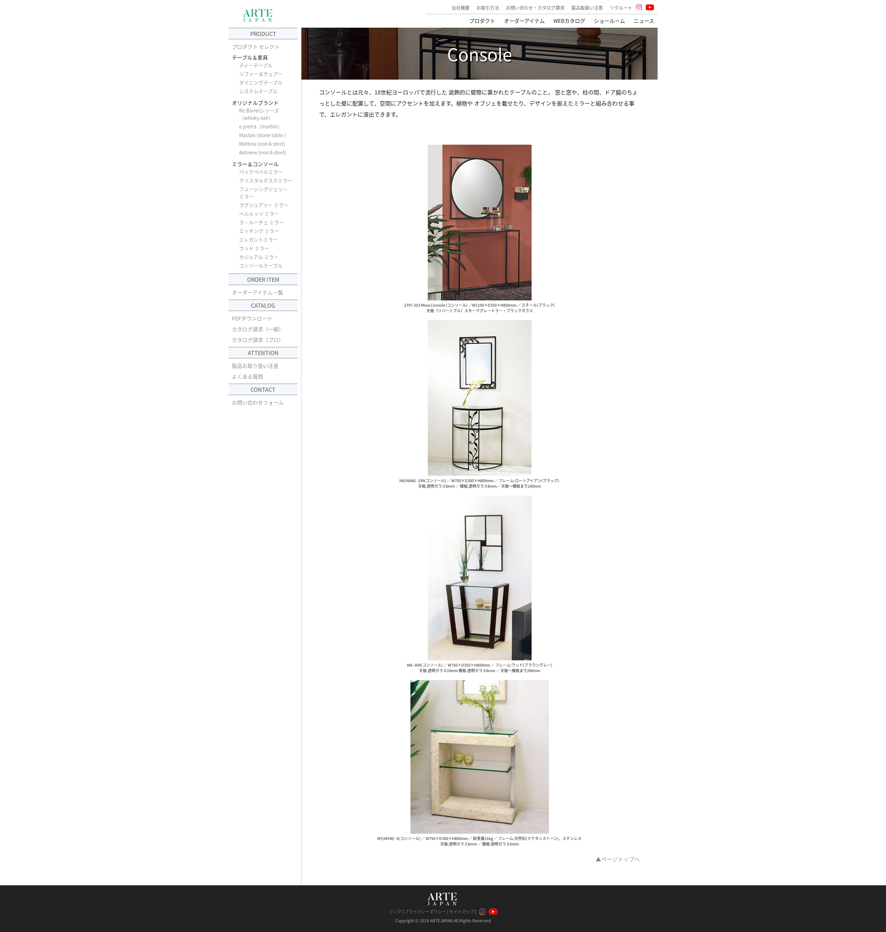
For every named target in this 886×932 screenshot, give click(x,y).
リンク (395, 911)
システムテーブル (258, 91)
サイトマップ (461, 911)
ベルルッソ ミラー (259, 213)
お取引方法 (488, 7)
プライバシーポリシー (425, 911)
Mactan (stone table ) (262, 135)
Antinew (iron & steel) (262, 152)
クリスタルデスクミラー (265, 180)
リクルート (621, 7)
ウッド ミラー (254, 248)
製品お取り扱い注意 (255, 365)
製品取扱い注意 (587, 7)
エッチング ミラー (259, 230)
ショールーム (609, 20)
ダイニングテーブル (260, 82)
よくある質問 (247, 376)
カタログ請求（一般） (258, 329)
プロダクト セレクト (256, 46)
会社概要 (461, 7)
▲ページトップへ (618, 859)
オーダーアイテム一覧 (257, 292)
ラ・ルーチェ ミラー (261, 222)
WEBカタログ (569, 20)
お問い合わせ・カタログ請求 (535, 7)
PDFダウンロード (252, 318)
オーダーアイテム (524, 20)
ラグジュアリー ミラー (263, 204)
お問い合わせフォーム (258, 402)
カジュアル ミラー (259, 256)
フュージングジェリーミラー (263, 193)
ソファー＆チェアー (260, 73)
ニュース (644, 20)
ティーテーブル (255, 65)
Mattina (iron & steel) (262, 143)
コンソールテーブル (260, 265)
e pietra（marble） (262, 126)
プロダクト (482, 20)
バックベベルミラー (261, 171)
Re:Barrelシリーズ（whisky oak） (259, 114)
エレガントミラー (258, 239)
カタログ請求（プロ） (258, 339)
